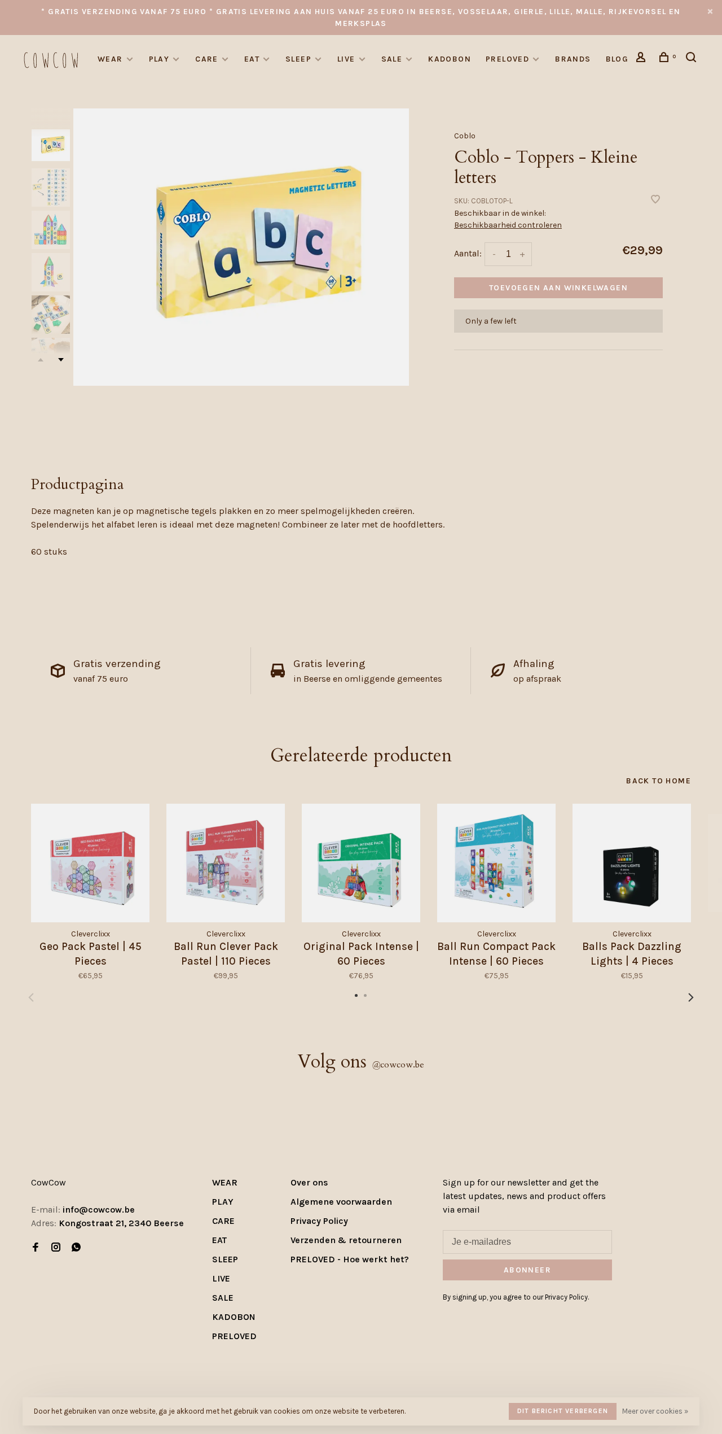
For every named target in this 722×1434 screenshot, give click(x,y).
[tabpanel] (241, 247)
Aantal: (468, 253)
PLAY (159, 59)
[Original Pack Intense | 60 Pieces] (361, 863)
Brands (573, 59)
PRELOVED (507, 59)
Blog (617, 59)
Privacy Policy (319, 1220)
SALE (392, 59)
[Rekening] (642, 59)
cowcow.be (398, 1064)
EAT (251, 59)
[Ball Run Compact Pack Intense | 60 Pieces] (496, 863)
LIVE (346, 59)
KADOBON (449, 59)
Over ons (309, 1182)
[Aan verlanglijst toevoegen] (655, 200)
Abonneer (527, 1270)
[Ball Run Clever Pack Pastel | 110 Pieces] (225, 863)
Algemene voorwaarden (341, 1201)
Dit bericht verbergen (562, 1411)
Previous (31, 997)
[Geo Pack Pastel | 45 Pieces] (90, 863)
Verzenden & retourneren (346, 1240)
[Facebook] (35, 1248)
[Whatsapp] (76, 1248)
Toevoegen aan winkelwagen (558, 288)
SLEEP (298, 59)
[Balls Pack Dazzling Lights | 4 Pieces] (632, 863)
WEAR (110, 59)
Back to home (658, 781)
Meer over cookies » (655, 1411)
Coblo (465, 136)
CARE (206, 59)
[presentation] (51, 145)
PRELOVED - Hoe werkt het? (349, 1259)
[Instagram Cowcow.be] (55, 1248)
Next (61, 359)
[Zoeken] (692, 59)
